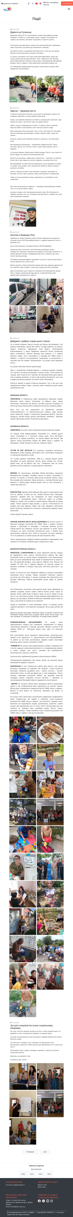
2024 (23, 1174)
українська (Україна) (10, 3)
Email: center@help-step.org (15, 1207)
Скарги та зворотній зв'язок (16, 1200)
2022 (40, 1174)
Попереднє (30, 1152)
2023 (32, 1174)
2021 (49, 1174)
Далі (45, 1152)
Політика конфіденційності (15, 1185)
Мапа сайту (42, 1187)
